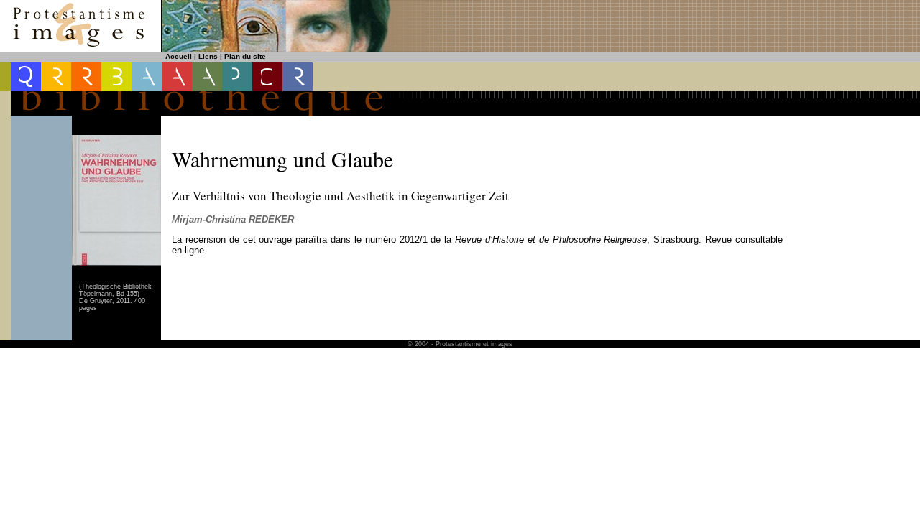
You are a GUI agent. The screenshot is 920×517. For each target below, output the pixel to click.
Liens (208, 56)
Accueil (178, 56)
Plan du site (245, 56)
